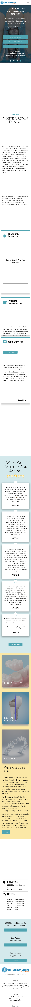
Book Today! (15, 939)
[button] (28, 2)
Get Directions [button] (15, 930)
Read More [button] (15, 262)
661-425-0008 (22, 204)
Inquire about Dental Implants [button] (15, 27)
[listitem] (10, 61)
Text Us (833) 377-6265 (15, 42)
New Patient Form (10, 352)
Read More (22, 332)
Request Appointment (15, 46)
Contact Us (15, 960)
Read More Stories (15, 644)
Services (6, 832)
